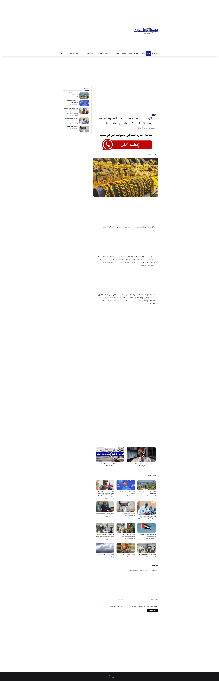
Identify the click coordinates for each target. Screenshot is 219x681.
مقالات (117, 54)
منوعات (123, 54)
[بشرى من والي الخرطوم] (126, 506)
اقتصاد (143, 54)
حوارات (100, 54)
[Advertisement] (109, 12)
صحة (130, 54)
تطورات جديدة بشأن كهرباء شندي (147, 554)
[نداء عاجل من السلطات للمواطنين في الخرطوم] (146, 485)
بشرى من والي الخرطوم (129, 513)
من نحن (71, 54)
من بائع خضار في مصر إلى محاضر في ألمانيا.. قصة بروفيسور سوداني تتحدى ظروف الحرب (105, 536)
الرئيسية (154, 54)
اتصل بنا (78, 54)
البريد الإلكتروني (154, 599)
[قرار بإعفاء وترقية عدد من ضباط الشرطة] (126, 485)
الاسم (156, 592)
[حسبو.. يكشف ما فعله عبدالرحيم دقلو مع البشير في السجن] (105, 506)
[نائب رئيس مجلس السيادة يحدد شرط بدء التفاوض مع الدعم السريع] (146, 508)
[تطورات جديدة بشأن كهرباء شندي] (146, 548)
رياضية (136, 54)
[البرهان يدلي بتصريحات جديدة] (126, 548)
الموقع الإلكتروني (120, 599)
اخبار (148, 54)
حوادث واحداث (108, 54)
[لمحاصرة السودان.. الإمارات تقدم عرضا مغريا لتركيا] (146, 528)
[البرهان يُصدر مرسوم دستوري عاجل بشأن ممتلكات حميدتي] (126, 528)
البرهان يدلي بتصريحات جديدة (128, 554)
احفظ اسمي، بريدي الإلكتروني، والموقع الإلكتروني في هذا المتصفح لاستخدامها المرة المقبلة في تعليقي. (133, 606)
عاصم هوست (108, 677)
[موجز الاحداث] (146, 30)
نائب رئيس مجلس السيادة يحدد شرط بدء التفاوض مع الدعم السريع (71, 120)
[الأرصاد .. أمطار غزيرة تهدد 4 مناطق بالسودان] (105, 548)
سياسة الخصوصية (89, 54)
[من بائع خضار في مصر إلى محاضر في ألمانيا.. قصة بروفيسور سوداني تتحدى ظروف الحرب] (105, 528)
